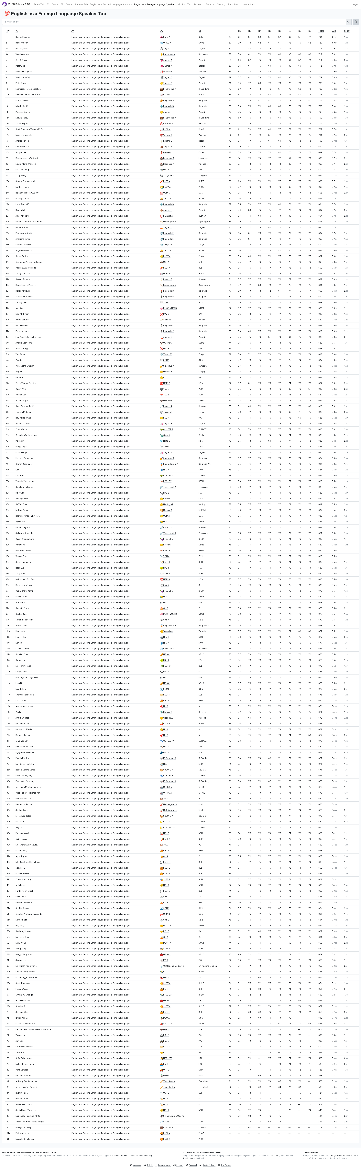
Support (179, 1165)
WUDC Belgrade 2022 (18, 4)
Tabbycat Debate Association (343, 1156)
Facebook (193, 1165)
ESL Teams (52, 4)
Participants (234, 4)
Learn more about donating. (140, 1156)
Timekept (274, 1156)
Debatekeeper (189, 1158)
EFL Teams (66, 4)
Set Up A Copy (209, 1165)
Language (137, 1165)
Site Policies (226, 1165)
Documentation (164, 1165)
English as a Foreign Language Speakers (155, 4)
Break (209, 4)
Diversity (221, 4)
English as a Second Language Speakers (111, 4)
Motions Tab (184, 4)
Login (355, 4)
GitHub (150, 1165)
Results (198, 4)
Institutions (249, 4)
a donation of (118, 1156)
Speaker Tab (81, 4)
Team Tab (39, 4)
